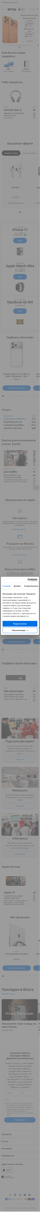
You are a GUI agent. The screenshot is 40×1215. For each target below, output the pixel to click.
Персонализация (18, 630)
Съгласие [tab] (7, 586)
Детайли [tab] (17, 586)
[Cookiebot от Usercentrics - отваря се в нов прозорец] (28, 579)
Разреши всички (20, 624)
